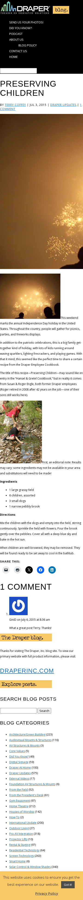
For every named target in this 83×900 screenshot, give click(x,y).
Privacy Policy (46, 893)
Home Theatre (18, 806)
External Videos (19, 779)
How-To (14, 817)
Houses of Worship (21, 812)
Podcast (16, 34)
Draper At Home (20, 768)
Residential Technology (24, 850)
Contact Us (18, 51)
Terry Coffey (15, 105)
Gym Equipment (19, 801)
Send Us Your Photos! (26, 22)
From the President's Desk (26, 795)
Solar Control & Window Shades (30, 867)
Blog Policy (27, 45)
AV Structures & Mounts (24, 745)
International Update (22, 823)
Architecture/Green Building (27, 734)
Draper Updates (63, 105)
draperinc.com (27, 670)
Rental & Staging (19, 845)
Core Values (17, 751)
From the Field (18, 790)
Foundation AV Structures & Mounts (32, 784)
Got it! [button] (68, 885)
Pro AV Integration (21, 834)
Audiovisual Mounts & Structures (30, 740)
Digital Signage (18, 762)
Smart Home (17, 861)
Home (13, 57)
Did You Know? (20, 28)
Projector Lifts (18, 839)
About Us (16, 39)
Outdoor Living (19, 828)
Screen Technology (21, 856)
